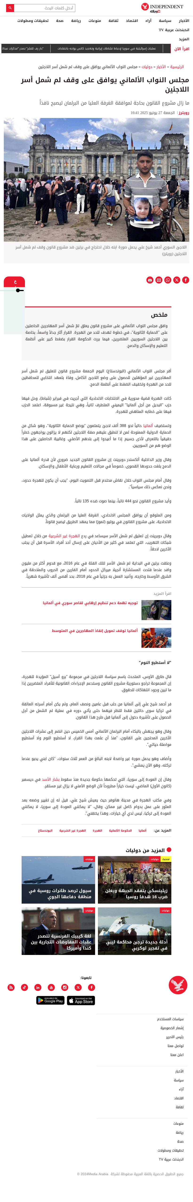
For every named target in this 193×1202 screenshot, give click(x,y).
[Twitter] (78, 987)
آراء (148, 20)
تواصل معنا (176, 1046)
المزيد (184, 39)
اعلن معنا (177, 1055)
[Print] (149, 280)
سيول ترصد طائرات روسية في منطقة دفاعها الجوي (60, 894)
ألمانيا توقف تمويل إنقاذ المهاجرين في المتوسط (95, 631)
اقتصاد (132, 20)
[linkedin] (37, 987)
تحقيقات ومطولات (32, 20)
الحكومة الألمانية (120, 830)
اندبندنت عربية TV (174, 30)
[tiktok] (24, 987)
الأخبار (184, 20)
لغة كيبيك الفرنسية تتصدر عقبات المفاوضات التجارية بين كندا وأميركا (61, 942)
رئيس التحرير (175, 1037)
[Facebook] (91, 987)
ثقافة (113, 20)
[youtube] (51, 987)
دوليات (147, 66)
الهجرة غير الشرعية (64, 536)
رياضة (76, 20)
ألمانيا (148, 425)
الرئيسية (177, 66)
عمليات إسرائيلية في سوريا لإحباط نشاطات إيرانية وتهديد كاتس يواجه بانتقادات (123, 48)
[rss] (11, 987)
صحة (60, 20)
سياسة (165, 20)
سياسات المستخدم (170, 1019)
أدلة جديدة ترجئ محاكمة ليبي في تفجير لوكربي (137, 945)
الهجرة (97, 830)
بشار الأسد (51, 779)
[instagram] (64, 987)
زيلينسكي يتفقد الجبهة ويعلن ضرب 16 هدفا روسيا (136, 894)
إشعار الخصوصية (172, 1028)
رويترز (184, 112)
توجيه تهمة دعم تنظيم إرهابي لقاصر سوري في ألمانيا (90, 603)
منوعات (94, 20)
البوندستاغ (45, 830)
